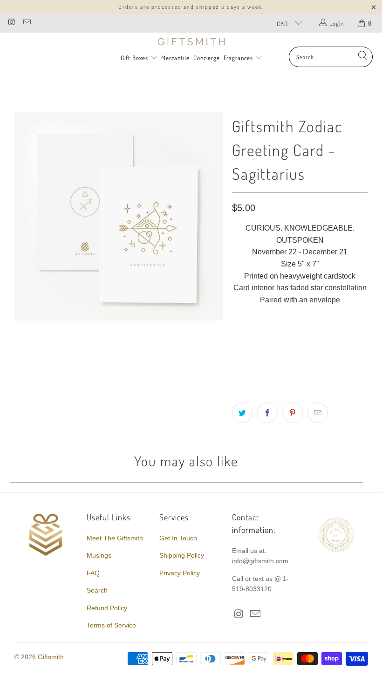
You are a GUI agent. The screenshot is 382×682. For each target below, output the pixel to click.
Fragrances (239, 57)
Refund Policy (107, 608)
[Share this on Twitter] (242, 412)
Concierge (206, 57)
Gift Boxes (134, 57)
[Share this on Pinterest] (292, 412)
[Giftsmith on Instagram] (11, 23)
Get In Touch (178, 538)
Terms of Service (111, 625)
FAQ (93, 573)
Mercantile (175, 57)
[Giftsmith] (191, 42)
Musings (99, 555)
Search (97, 590)
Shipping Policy (181, 555)
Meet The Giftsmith (115, 538)
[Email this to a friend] (317, 412)
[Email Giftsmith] (26, 23)
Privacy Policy (179, 573)
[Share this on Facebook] (267, 412)
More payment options (332, 357)
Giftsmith (51, 657)
